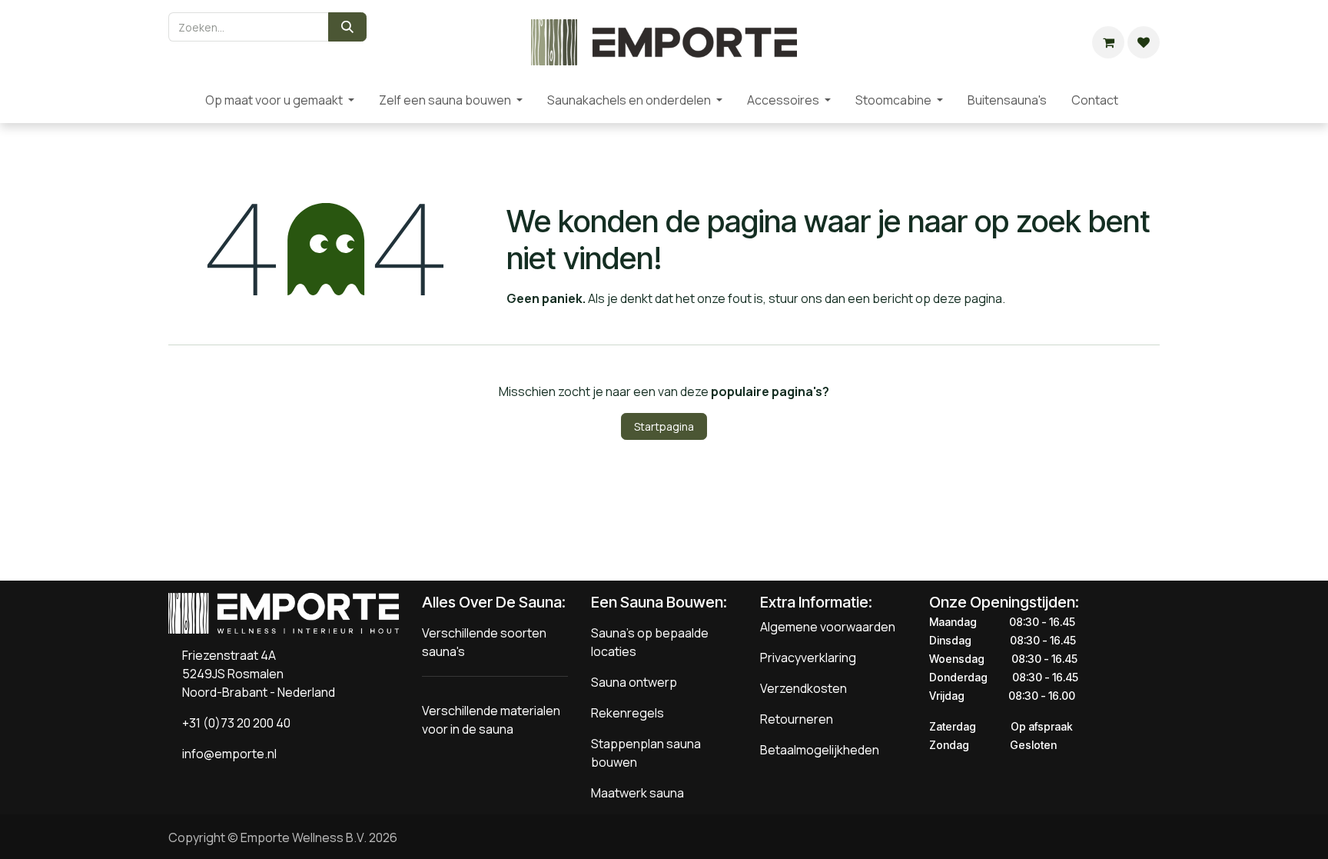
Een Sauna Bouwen (657, 602)
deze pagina (967, 298)
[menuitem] (180, 100)
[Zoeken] (347, 27)
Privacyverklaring (808, 657)
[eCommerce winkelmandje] (1108, 42)
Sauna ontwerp (634, 682)
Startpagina (664, 426)
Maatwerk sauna (637, 792)
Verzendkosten (803, 688)
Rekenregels (627, 712)
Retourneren (796, 719)
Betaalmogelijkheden (819, 749)
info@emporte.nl (226, 753)
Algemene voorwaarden (827, 626)
